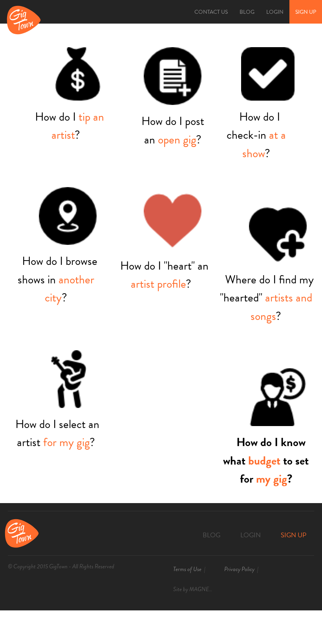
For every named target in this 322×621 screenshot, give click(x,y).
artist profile (158, 283)
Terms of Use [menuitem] (187, 569)
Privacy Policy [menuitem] (239, 569)
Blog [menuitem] (247, 12)
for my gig (66, 442)
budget (264, 460)
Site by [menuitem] (195, 589)
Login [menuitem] (275, 12)
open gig (177, 139)
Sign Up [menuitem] (305, 12)
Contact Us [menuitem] (211, 12)
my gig (271, 478)
